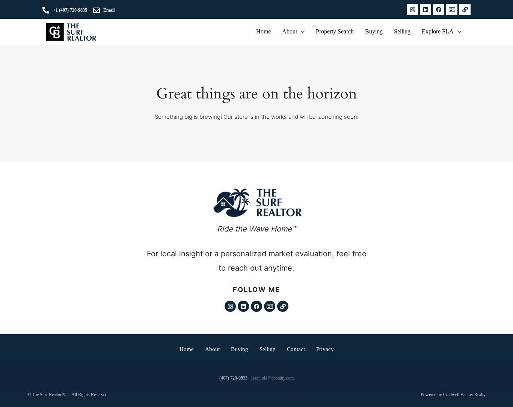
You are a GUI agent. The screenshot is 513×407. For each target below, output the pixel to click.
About (289, 31)
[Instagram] (412, 9)
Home (263, 31)
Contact (296, 349)
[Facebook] (438, 9)
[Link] (465, 9)
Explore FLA (438, 31)
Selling (402, 31)
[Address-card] (451, 9)
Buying (374, 31)
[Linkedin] (425, 9)
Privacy (325, 349)
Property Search (335, 31)
